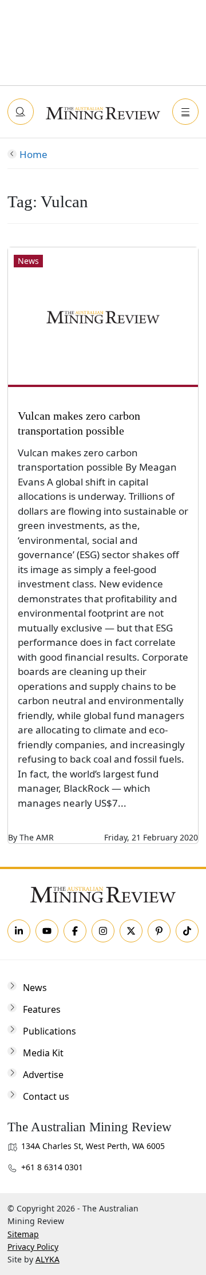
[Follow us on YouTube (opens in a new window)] (47, 931)
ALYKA (47, 1259)
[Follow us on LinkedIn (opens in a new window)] (19, 931)
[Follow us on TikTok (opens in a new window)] (187, 931)
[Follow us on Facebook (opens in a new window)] (75, 931)
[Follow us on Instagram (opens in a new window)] (103, 931)
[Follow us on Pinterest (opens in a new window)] (159, 931)
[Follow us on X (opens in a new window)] (131, 931)
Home (33, 154)
